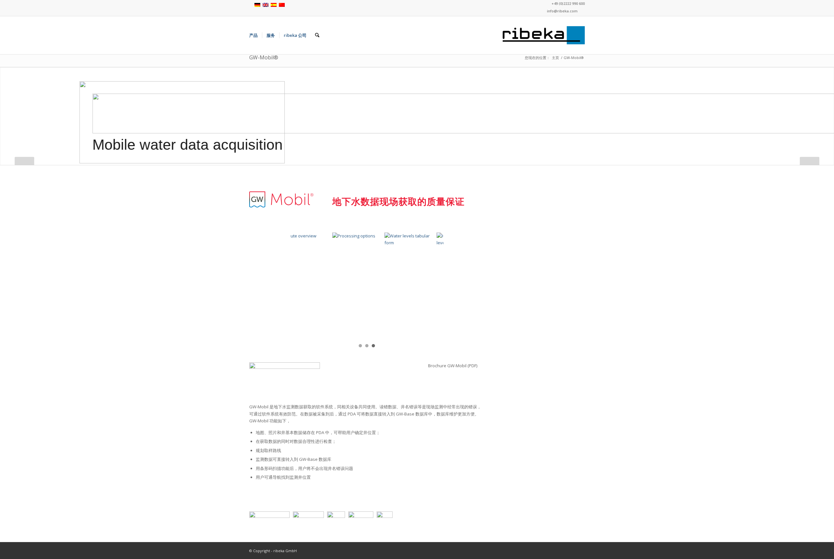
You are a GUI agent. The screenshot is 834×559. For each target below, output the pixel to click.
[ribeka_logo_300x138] (544, 35)
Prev (299, 285)
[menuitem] (253, 35)
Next (435, 285)
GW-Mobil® (263, 57)
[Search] (317, 35)
